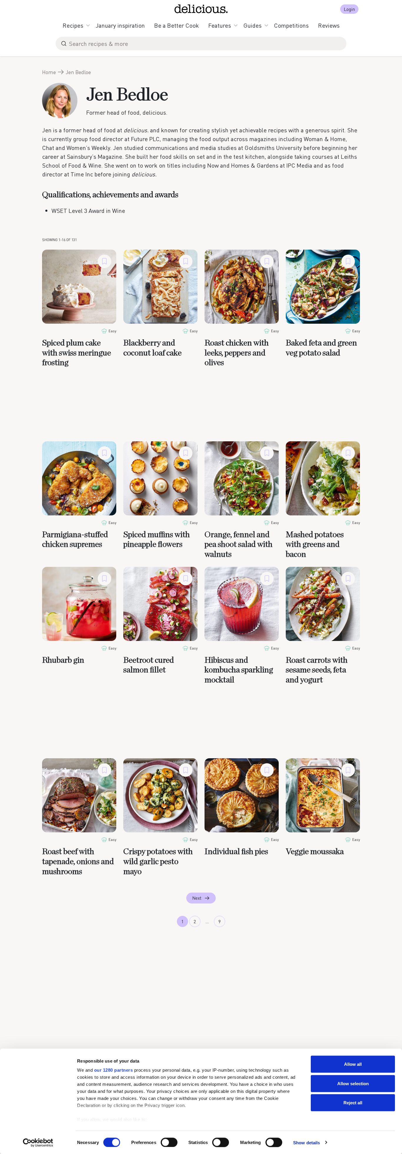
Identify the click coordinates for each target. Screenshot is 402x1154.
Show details (306, 1142)
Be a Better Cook (176, 25)
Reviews (329, 25)
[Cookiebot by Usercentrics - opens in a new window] (38, 1142)
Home (49, 72)
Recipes (73, 25)
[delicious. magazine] (201, 8)
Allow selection (353, 1083)
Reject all (352, 1102)
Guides (252, 25)
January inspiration (120, 25)
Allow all (353, 1064)
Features (219, 25)
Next (196, 898)
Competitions (291, 25)
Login (349, 9)
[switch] (169, 1142)
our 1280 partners (113, 1070)
